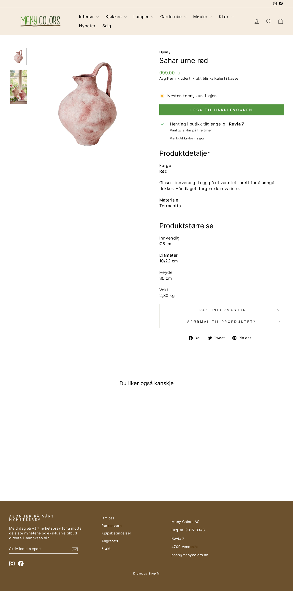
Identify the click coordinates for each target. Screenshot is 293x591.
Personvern (111, 525)
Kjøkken (114, 16)
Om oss (107, 518)
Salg (106, 25)
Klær (224, 16)
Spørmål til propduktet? (221, 322)
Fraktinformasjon (221, 310)
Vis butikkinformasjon (187, 138)
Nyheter (87, 25)
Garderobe (171, 16)
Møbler (201, 16)
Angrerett (109, 541)
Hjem (163, 52)
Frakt (197, 78)
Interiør (87, 16)
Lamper (141, 16)
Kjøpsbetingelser (116, 533)
